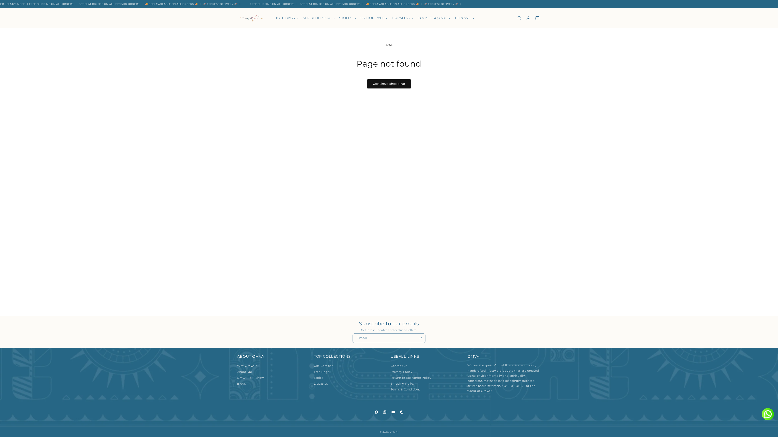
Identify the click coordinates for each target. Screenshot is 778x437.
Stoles (318, 378)
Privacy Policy (401, 372)
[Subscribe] (420, 338)
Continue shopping (389, 84)
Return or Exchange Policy (411, 378)
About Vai (244, 372)
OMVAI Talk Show (250, 378)
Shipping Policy (403, 383)
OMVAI (394, 431)
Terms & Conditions (405, 389)
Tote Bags (321, 372)
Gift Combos (323, 366)
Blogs (241, 383)
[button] (286, 18)
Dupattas (321, 383)
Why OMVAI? (247, 366)
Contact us (399, 366)
